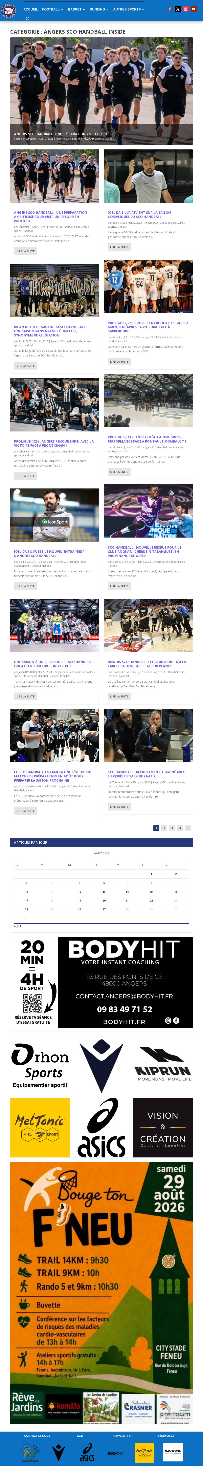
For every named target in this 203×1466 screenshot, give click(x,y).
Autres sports (127, 9)
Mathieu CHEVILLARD (124, 561)
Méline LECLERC (27, 561)
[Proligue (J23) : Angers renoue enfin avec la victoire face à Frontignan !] (54, 404)
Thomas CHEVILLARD (30, 786)
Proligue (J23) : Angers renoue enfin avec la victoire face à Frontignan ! (54, 443)
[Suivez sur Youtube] (194, 9)
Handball (110, 138)
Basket (74, 9)
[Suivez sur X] (178, 9)
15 (151, 891)
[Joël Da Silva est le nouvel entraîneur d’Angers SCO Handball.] (54, 515)
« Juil (17, 926)
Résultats (65, 676)
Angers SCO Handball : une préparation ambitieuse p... (62, 134)
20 (104, 900)
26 (79, 909)
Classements (30, 676)
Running (97, 9)
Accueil (30, 9)
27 (104, 909)
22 (151, 900)
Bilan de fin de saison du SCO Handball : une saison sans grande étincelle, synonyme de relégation (50, 331)
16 (175, 891)
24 (26, 909)
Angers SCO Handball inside (71, 138)
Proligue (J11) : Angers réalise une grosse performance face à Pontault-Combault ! (147, 439)
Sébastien (31, 138)
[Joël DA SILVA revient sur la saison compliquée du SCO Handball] (148, 176)
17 (26, 900)
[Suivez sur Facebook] (170, 9)
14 (127, 891)
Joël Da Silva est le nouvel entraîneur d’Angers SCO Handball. (49, 553)
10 (26, 891)
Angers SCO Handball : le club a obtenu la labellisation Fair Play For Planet (147, 664)
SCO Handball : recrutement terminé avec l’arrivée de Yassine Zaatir (146, 774)
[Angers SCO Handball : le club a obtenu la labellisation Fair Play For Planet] (148, 625)
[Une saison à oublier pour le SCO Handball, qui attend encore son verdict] (54, 625)
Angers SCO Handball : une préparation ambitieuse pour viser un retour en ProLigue (50, 216)
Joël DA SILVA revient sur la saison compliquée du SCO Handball (139, 214)
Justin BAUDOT (27, 672)
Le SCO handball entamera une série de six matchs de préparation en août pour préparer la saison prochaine (52, 776)
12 (79, 891)
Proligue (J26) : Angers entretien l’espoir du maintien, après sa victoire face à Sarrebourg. (148, 327)
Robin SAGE (25, 341)
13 (104, 891)
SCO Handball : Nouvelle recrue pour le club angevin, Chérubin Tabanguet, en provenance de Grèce (144, 551)
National (47, 565)
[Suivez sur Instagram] (186, 9)
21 (127, 900)
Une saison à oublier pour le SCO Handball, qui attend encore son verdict (54, 664)
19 (79, 900)
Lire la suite (25, 251)
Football (51, 9)
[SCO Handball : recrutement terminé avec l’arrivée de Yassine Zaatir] (148, 735)
